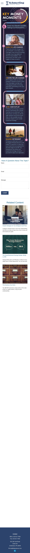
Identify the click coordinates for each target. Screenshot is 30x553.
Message (3, 180)
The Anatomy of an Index (9, 285)
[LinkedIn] (15, 551)
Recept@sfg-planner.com (15, 548)
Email (2, 171)
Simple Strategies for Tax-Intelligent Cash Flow (15, 225)
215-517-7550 (16, 536)
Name (2, 163)
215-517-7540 (16, 538)
